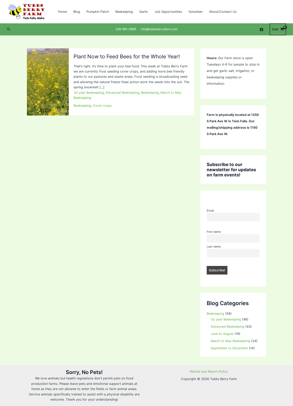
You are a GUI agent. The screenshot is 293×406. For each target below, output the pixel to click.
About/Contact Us (223, 12)
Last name (214, 246)
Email (210, 210)
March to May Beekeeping (230, 341)
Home (62, 12)
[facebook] (262, 29)
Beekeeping (124, 12)
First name (214, 231)
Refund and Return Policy (209, 371)
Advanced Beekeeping (122, 93)
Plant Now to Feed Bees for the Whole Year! (127, 56)
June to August (222, 334)
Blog (76, 12)
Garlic (143, 12)
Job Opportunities (168, 12)
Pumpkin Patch (98, 12)
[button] (9, 29)
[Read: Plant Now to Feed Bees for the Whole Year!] (48, 82)
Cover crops (102, 105)
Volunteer (195, 12)
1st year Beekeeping (89, 93)
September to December (229, 348)
